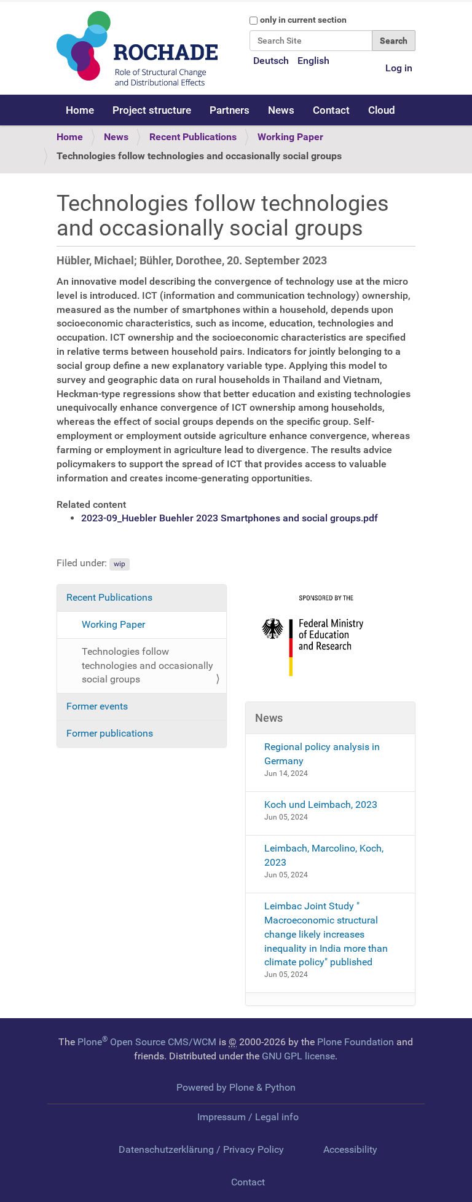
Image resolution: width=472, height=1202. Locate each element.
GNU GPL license (298, 1056)
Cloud (381, 110)
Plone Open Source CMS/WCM (146, 1042)
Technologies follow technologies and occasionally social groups (147, 666)
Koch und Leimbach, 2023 (320, 804)
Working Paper (290, 137)
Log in (398, 68)
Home (80, 110)
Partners (230, 110)
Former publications (109, 733)
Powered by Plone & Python (236, 1087)
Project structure (151, 110)
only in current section (303, 20)
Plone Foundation (355, 1042)
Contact (331, 110)
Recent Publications (193, 137)
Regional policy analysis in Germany (322, 754)
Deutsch (271, 60)
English (313, 60)
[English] (137, 48)
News (281, 110)
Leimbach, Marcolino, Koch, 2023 (324, 855)
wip (119, 563)
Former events (97, 706)
